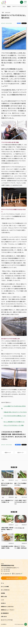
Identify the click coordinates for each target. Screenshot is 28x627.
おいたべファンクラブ (13, 578)
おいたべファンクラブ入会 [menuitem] (6, 620)
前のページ (8, 452)
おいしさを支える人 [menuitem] (5, 590)
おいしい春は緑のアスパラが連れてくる (14, 422)
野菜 (3, 12)
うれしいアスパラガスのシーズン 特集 (14, 425)
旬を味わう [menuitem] (3, 603)
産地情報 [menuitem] (3, 593)
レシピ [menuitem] (2, 599)
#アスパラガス (9, 23)
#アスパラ (3, 23)
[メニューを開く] (25, 2)
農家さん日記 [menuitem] (4, 596)
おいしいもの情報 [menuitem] (5, 586)
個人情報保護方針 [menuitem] (5, 613)
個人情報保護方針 (3, 624)
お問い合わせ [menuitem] (4, 616)
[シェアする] (19, 23)
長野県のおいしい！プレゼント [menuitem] (7, 610)
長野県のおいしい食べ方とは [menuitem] (7, 606)
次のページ (20, 452)
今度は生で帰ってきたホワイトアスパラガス (15, 412)
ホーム (2, 583)
